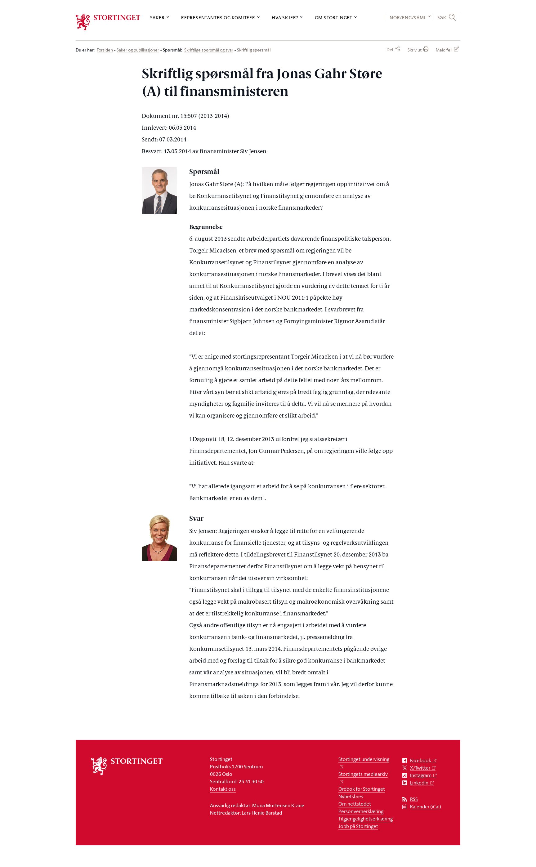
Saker (157, 17)
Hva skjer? (285, 17)
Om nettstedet (354, 803)
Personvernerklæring (360, 811)
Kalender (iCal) (425, 806)
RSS (414, 799)
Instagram (420, 775)
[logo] (108, 22)
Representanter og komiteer (218, 17)
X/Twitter (420, 768)
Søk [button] (441, 17)
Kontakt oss (223, 788)
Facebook (420, 760)
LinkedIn (419, 782)
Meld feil (444, 50)
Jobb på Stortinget (358, 826)
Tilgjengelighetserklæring (365, 818)
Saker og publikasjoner (138, 50)
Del (389, 50)
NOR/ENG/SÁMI (408, 17)
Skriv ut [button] (415, 50)
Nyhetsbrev (351, 796)
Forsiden (105, 50)
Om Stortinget (333, 17)
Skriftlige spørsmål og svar (208, 50)
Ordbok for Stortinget (361, 788)
